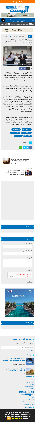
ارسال (29, 281)
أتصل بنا (31, 400)
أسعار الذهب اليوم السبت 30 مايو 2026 (22, 24)
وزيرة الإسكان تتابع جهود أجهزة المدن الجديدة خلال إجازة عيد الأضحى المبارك (13, 369)
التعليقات (7, 37)
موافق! (9, 418)
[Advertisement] (17, 201)
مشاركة (25, 143)
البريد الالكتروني (27, 251)
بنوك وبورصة (30, 382)
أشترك (31, 350)
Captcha (29, 270)
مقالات (32, 388)
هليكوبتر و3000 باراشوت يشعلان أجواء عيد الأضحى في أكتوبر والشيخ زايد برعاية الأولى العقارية (14, 360)
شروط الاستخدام (29, 404)
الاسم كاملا (28, 243)
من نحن (32, 397)
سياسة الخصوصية (28, 402)
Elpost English (29, 386)
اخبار (30, 37)
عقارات (32, 384)
